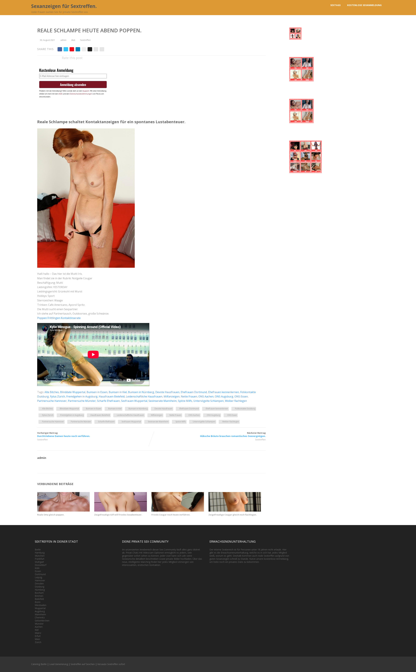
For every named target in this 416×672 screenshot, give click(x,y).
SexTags (335, 5)
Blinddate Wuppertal (72, 392)
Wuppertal (40, 608)
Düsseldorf (40, 565)
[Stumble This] (84, 49)
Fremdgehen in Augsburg (82, 396)
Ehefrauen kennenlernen (223, 392)
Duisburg (39, 586)
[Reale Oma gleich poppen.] (63, 510)
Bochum (39, 592)
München (40, 555)
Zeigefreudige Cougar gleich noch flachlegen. (232, 514)
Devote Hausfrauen (167, 392)
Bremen (39, 595)
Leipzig (38, 577)
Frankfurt (39, 558)
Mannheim (40, 614)
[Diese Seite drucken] (102, 49)
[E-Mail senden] (96, 49)
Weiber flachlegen (236, 401)
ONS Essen (241, 396)
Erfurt (38, 636)
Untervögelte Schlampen (208, 401)
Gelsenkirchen (42, 620)
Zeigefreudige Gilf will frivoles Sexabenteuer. (118, 514)
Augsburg (40, 611)
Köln (37, 568)
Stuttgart (39, 561)
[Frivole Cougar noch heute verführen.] (177, 510)
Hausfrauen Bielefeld (112, 396)
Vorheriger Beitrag (63, 434)
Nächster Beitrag (233, 434)
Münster (39, 623)
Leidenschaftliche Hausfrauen (144, 396)
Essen (38, 571)
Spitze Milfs (185, 401)
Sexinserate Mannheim (163, 401)
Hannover (40, 580)
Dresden (39, 583)
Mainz (38, 632)
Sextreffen (85, 40)
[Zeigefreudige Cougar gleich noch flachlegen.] (234, 510)
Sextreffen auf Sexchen (83, 664)
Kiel (37, 629)
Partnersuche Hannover (52, 401)
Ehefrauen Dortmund (194, 392)
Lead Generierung (58, 664)
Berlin (38, 549)
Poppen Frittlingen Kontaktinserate (59, 318)
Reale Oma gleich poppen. (50, 514)
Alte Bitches (52, 392)
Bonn (37, 602)
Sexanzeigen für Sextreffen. (64, 6)
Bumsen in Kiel (118, 392)
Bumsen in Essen (97, 392)
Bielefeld (39, 598)
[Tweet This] (66, 49)
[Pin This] (72, 49)
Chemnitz (40, 617)
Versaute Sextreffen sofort (111, 664)
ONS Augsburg (224, 396)
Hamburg (40, 552)
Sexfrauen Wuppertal (134, 401)
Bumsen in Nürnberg (141, 392)
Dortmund (40, 574)
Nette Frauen (189, 396)
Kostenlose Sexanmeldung (364, 5)
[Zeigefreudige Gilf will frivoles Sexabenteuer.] (120, 510)
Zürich (38, 642)
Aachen (39, 626)
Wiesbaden (40, 605)
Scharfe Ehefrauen (108, 401)
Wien (37, 639)
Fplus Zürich (57, 396)
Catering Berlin (39, 664)
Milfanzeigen (172, 396)
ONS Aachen (206, 396)
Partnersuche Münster (82, 401)
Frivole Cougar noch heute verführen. (170, 514)
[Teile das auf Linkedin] (78, 49)
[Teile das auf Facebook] (60, 49)
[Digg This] (90, 49)
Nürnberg (40, 589)
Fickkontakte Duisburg (245, 408)
